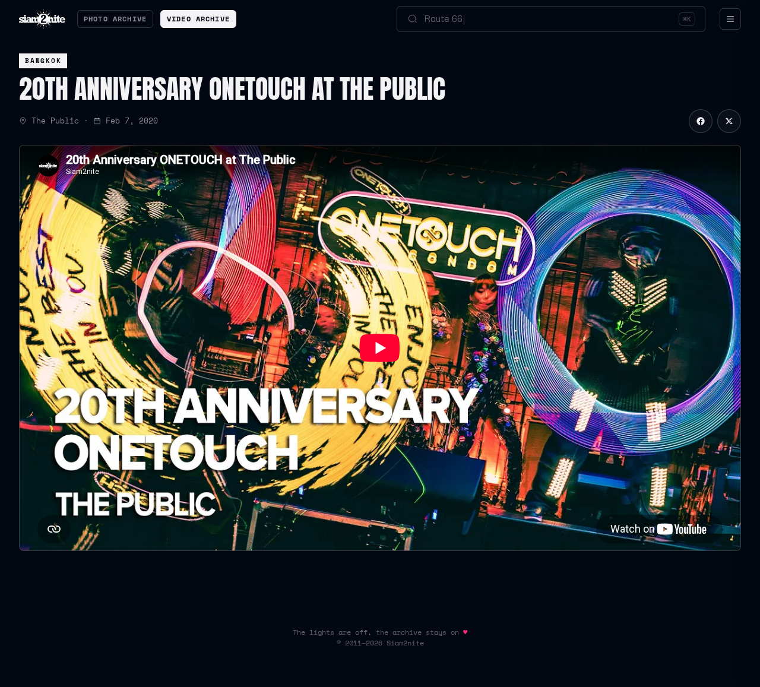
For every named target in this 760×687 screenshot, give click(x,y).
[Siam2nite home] (42, 19)
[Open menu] (730, 19)
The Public (55, 120)
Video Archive (198, 19)
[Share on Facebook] (700, 121)
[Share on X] (729, 121)
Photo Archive (115, 19)
